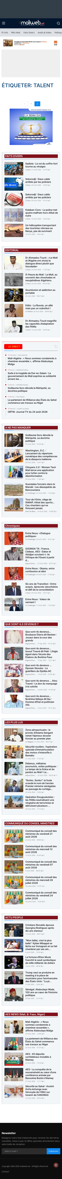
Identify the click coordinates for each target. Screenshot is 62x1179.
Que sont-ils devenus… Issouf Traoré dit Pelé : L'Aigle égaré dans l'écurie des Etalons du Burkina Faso (41, 653)
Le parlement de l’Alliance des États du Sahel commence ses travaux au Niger (32, 401)
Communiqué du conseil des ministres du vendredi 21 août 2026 (41, 833)
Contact (5, 1171)
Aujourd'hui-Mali (31, 563)
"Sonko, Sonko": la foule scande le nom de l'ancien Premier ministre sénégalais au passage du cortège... (40, 784)
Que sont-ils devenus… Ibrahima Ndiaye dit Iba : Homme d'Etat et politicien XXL (39, 700)
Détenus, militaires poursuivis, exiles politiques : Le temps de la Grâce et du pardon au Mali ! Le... (41, 768)
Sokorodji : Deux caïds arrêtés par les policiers (38, 180)
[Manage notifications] (56, 1165)
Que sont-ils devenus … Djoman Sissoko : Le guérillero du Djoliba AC (38, 668)
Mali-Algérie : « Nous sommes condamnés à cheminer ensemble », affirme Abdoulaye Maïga (32, 361)
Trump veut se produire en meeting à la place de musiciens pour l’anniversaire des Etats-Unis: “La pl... (41, 977)
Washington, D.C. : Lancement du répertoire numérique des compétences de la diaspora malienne (41, 455)
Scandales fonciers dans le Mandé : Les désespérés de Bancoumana (40, 487)
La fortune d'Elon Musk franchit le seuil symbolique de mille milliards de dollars (40, 960)
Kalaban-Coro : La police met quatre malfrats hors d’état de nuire (41, 212)
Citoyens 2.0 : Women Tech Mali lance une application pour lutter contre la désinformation (40, 471)
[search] (58, 23)
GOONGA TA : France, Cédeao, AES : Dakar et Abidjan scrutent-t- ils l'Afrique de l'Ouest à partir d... (39, 554)
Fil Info (4, 32)
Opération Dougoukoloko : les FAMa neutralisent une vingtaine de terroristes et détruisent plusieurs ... (40, 801)
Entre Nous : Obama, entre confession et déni (40, 570)
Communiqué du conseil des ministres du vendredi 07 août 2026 (41, 864)
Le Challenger (30, 493)
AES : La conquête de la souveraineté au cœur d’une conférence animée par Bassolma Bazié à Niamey (40, 1074)
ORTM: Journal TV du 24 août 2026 (27, 411)
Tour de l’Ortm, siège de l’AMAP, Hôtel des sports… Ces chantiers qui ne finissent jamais (40, 504)
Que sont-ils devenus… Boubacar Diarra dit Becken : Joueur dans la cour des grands (41, 636)
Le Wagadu (29, 742)
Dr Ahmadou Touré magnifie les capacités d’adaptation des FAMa (41, 323)
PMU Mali (15, 32)
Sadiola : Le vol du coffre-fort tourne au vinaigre (41, 165)
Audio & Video (44, 32)
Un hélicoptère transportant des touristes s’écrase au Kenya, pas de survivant (40, 228)
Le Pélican (29, 311)
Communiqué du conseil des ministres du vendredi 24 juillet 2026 (41, 895)
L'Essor (28, 170)
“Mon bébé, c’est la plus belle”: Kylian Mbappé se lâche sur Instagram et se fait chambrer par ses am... (41, 945)
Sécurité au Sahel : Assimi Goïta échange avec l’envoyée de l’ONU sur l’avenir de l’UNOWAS (39, 1090)
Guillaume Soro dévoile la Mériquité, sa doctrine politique (29, 389)
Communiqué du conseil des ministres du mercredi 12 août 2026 (41, 849)
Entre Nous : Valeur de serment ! (37, 601)
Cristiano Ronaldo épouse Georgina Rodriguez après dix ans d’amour (39, 928)
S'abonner (53, 1151)
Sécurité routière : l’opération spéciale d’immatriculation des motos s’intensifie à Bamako (41, 751)
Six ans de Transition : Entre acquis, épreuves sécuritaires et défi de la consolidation (41, 586)
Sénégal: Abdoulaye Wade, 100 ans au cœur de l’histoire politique (41, 992)
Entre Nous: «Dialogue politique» (37, 535)
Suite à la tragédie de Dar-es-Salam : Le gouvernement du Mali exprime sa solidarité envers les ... (32, 376)
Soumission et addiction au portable (40, 291)
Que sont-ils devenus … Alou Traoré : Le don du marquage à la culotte (41, 683)
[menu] (3, 23)
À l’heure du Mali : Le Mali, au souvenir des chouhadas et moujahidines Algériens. (41, 277)
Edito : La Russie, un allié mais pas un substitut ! (39, 307)
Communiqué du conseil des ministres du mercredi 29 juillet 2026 (41, 880)
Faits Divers (29, 32)
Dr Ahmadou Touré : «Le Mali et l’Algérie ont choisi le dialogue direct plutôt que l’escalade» (41, 262)
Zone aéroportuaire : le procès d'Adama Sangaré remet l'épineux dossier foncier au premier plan (39, 734)
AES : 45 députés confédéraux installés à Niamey (38, 1056)
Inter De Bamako (31, 511)
